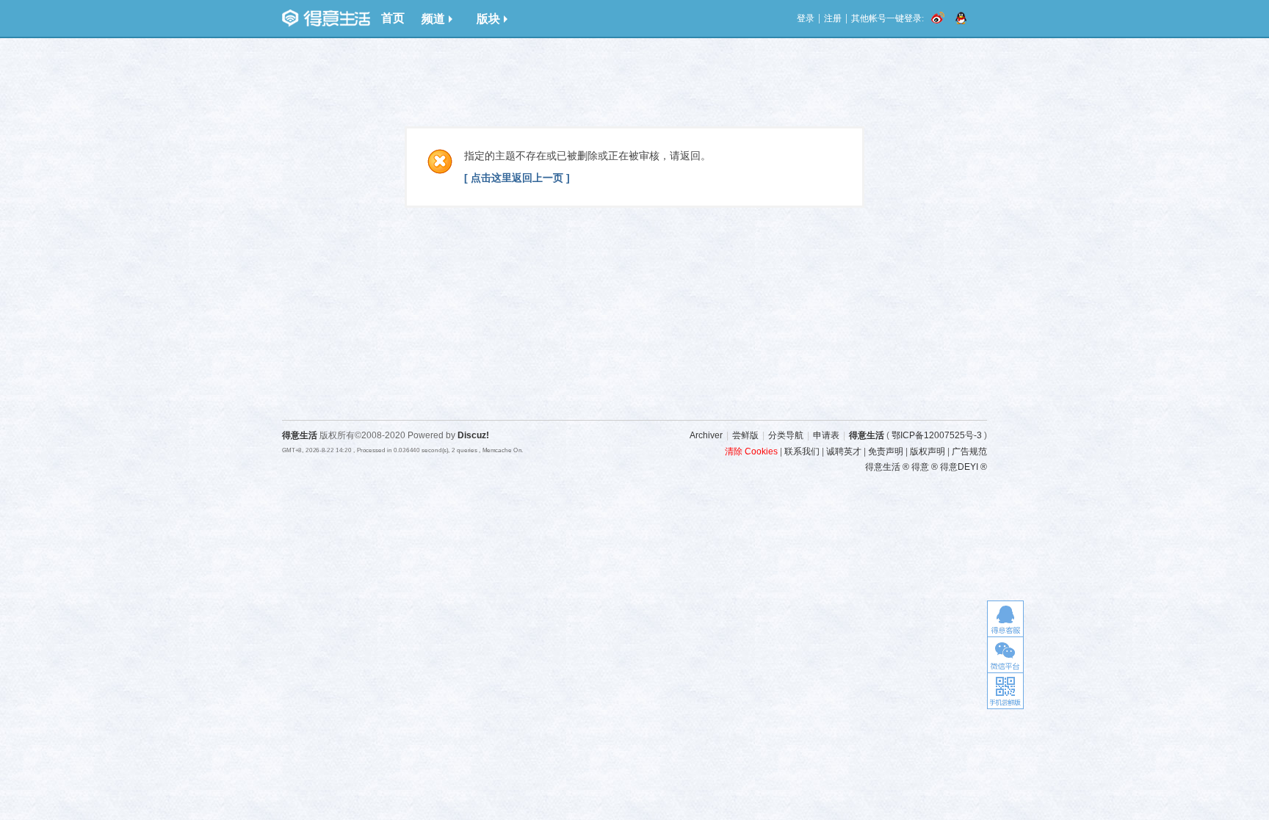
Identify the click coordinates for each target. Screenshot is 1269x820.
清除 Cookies (751, 451)
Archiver (706, 435)
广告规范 (969, 451)
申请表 (826, 435)
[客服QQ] (1005, 618)
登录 (805, 18)
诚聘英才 (843, 451)
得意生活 (866, 435)
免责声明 (885, 451)
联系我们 (802, 451)
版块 (488, 18)
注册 (833, 18)
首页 (393, 18)
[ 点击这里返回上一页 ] (517, 178)
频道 (433, 18)
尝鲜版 (745, 435)
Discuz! (473, 435)
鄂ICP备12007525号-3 (937, 435)
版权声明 (927, 451)
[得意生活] (326, 18)
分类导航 (785, 435)
